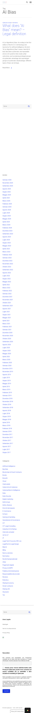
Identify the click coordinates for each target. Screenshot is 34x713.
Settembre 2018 (8, 407)
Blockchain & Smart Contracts (12, 472)
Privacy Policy (6, 632)
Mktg (4, 550)
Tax (4, 595)
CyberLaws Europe (7, 22)
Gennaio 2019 (7, 395)
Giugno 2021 (7, 315)
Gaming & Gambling (9, 517)
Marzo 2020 (6, 359)
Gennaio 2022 (7, 294)
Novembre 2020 (8, 335)
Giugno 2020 (7, 350)
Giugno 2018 (7, 416)
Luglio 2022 (6, 276)
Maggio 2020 (7, 353)
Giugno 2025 (7, 192)
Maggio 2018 (7, 419)
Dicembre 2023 (7, 231)
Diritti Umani (6, 502)
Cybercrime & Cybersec (10, 487)
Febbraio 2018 (7, 428)
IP (3, 538)
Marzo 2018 (6, 425)
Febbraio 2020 (7, 362)
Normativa (15, 22)
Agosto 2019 (7, 374)
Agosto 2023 (7, 237)
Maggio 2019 (7, 383)
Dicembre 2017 (7, 434)
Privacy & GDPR (8, 568)
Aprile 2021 (6, 321)
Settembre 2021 (8, 306)
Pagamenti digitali (8, 565)
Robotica (5, 580)
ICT (4, 523)
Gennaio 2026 (7, 180)
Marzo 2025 (6, 201)
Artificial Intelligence (9, 466)
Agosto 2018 (7, 410)
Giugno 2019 (7, 380)
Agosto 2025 (7, 189)
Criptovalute (6, 484)
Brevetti (5, 478)
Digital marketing (8, 499)
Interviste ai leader (8, 532)
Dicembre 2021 (7, 297)
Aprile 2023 (6, 249)
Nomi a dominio (8, 553)
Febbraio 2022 (7, 291)
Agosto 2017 (7, 446)
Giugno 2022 (7, 279)
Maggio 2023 (7, 246)
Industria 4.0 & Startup (10, 529)
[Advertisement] (8, 88)
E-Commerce (7, 511)
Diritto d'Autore (7, 505)
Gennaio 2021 (7, 329)
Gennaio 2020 (7, 365)
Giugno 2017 (7, 452)
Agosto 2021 (7, 309)
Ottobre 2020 (7, 338)
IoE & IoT (6, 535)
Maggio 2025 (7, 195)
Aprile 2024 (6, 222)
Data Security (7, 496)
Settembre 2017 (8, 443)
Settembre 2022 (8, 270)
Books (5, 475)
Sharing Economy (8, 583)
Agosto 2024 (7, 210)
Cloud (4, 481)
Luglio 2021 (6, 312)
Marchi (5, 547)
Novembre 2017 (8, 437)
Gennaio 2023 (7, 258)
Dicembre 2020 (7, 332)
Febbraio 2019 (7, 392)
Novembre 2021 (8, 300)
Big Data (5, 469)
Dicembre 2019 (7, 368)
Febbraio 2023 (7, 255)
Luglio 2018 (6, 413)
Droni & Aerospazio (9, 508)
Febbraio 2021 (7, 326)
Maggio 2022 (7, 282)
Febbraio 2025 (7, 204)
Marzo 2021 (6, 324)
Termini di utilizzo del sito (9, 628)
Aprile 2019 (6, 386)
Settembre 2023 (8, 234)
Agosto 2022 (7, 273)
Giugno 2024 (7, 216)
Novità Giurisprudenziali (10, 559)
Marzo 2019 (6, 389)
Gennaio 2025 (7, 207)
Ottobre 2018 (7, 404)
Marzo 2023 (6, 252)
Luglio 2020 (6, 347)
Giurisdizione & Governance (11, 520)
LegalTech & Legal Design (11, 544)
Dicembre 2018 (7, 398)
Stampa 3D (6, 589)
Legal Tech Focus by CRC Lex (12, 541)
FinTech (5, 514)
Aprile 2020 (6, 356)
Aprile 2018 (6, 422)
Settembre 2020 (8, 341)
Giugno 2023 (7, 243)
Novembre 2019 (8, 371)
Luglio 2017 (6, 449)
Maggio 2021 (7, 318)
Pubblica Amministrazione (11, 571)
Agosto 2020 (7, 344)
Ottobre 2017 (7, 440)
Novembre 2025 (8, 183)
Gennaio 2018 (7, 431)
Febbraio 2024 (7, 228)
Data (4, 493)
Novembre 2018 (8, 401)
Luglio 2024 (6, 213)
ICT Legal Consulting (9, 526)
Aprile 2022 (6, 285)
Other (4, 562)
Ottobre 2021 (7, 303)
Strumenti (6, 592)
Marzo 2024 (6, 225)
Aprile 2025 (6, 198)
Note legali (5, 624)
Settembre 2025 (8, 186)
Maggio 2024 (7, 219)
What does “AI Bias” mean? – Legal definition (14, 30)
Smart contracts (8, 586)
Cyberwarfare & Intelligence (11, 490)
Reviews (5, 577)
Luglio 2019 (6, 377)
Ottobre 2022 (7, 267)
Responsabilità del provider (11, 574)
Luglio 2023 (6, 240)
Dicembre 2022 (7, 261)
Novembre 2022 (8, 264)
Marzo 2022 (6, 288)
